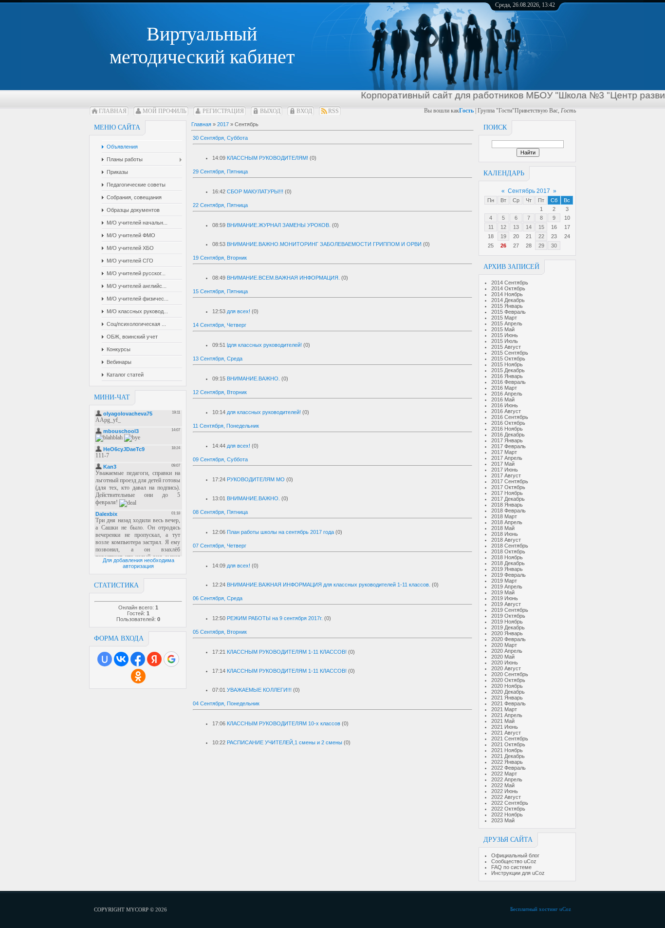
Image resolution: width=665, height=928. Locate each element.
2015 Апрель (506, 323)
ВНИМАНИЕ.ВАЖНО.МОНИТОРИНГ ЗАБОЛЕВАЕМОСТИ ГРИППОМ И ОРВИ (324, 244)
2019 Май (503, 592)
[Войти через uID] (104, 659)
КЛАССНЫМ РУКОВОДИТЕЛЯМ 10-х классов (283, 723)
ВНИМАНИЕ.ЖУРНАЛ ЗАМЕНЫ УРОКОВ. (279, 225)
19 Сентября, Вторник (220, 258)
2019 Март (504, 581)
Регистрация (223, 111)
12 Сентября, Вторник (220, 392)
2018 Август (506, 540)
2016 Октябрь (508, 423)
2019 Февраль (508, 575)
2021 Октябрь (508, 744)
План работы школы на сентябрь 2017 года (280, 532)
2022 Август (506, 797)
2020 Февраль (508, 639)
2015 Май (503, 329)
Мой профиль (164, 111)
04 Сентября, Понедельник (226, 703)
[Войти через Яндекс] (154, 659)
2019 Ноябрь (507, 622)
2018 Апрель (506, 522)
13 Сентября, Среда (217, 358)
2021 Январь (507, 698)
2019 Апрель (506, 586)
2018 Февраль (508, 510)
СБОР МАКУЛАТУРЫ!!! (255, 191)
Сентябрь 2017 (529, 191)
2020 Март (504, 645)
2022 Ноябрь (507, 814)
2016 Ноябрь (507, 429)
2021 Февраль (508, 703)
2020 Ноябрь (507, 686)
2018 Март (504, 516)
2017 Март (504, 452)
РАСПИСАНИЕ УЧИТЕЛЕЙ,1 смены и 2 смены (284, 742)
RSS (333, 111)
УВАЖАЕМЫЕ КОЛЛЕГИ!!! (259, 690)
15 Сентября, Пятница (220, 291)
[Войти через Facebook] (137, 659)
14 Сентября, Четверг (219, 325)
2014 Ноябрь (507, 294)
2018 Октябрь (508, 551)
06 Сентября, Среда (217, 598)
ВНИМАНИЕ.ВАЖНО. (253, 378)
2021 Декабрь (508, 756)
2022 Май (503, 785)
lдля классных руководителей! (264, 345)
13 (516, 227)
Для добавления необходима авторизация (138, 563)
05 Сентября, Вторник (220, 632)
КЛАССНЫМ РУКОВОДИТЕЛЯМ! (267, 158)
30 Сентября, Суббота (220, 138)
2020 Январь (507, 633)
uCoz (565, 909)
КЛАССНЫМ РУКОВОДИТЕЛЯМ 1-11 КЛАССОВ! (287, 652)
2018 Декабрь (508, 563)
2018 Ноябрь (507, 557)
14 (529, 227)
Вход (304, 111)
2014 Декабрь (508, 300)
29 (541, 245)
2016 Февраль (508, 382)
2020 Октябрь (508, 680)
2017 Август (506, 475)
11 (491, 227)
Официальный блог (515, 855)
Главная (113, 111)
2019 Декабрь (508, 627)
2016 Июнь (504, 405)
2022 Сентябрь (509, 803)
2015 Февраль (508, 312)
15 (541, 227)
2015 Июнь (504, 335)
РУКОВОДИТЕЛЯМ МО (256, 479)
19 (503, 236)
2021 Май (503, 721)
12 (503, 227)
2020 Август (506, 668)
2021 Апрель (506, 715)
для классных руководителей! (264, 412)
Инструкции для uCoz (518, 873)
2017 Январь (507, 440)
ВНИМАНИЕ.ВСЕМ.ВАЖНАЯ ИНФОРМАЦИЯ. (283, 278)
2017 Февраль (508, 446)
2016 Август (506, 411)
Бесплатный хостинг (534, 909)
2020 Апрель (506, 651)
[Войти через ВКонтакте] (121, 659)
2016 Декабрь (508, 434)
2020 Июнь (504, 662)
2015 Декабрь (508, 370)
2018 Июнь (504, 534)
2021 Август (506, 733)
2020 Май (503, 657)
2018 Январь (507, 505)
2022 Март (504, 773)
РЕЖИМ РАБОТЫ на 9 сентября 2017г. (275, 618)
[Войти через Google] (171, 659)
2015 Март (504, 318)
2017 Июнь (504, 470)
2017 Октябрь (508, 487)
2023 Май (503, 820)
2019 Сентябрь (509, 610)
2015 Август (506, 347)
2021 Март (504, 709)
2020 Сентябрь (509, 674)
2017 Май (503, 464)
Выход (270, 111)
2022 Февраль (508, 768)
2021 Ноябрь (507, 750)
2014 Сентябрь (509, 282)
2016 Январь (507, 376)
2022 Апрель (506, 779)
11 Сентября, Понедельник (226, 426)
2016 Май (503, 399)
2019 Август (506, 604)
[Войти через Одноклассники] (138, 676)
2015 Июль (504, 341)
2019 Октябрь (508, 616)
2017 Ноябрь (507, 493)
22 (541, 236)
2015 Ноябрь (507, 364)
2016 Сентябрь (509, 417)
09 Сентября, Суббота (220, 459)
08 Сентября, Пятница (220, 512)
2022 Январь (507, 762)
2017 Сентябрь (509, 481)
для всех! (238, 311)
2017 (223, 124)
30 (554, 245)
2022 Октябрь (508, 809)
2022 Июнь (504, 791)
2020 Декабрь (508, 692)
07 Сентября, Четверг (219, 546)
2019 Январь (507, 569)
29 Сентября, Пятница (220, 171)
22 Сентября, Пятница (220, 205)
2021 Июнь (504, 727)
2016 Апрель (506, 394)
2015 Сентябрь (509, 353)
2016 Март (504, 388)
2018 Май (503, 528)
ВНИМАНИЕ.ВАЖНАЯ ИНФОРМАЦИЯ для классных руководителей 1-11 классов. (328, 584)
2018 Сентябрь (509, 546)
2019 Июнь (504, 598)
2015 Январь (507, 306)
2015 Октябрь (508, 358)
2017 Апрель (506, 458)
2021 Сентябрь (509, 738)
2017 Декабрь (508, 499)
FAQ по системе (511, 867)
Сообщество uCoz (513, 861)
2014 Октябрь (508, 288)
